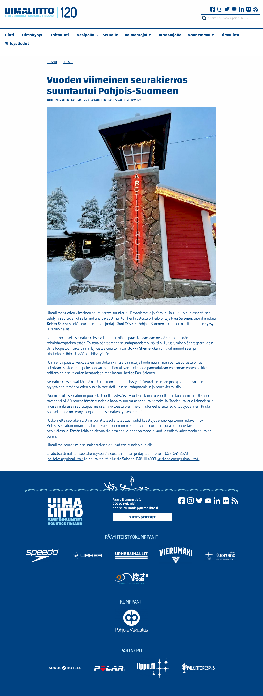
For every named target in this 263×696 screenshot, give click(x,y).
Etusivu (52, 62)
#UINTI (67, 100)
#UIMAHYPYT (81, 100)
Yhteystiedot (142, 517)
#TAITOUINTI (100, 100)
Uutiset (68, 62)
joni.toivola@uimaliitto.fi (65, 458)
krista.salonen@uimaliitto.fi (178, 458)
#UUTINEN (54, 100)
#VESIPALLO (117, 100)
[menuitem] (10, 35)
